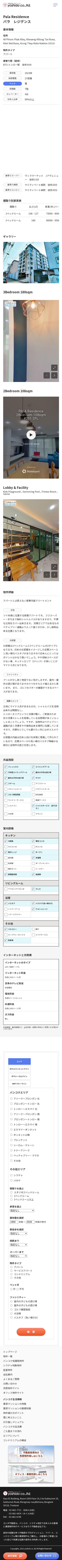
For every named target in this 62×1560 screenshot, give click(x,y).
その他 (17, 1160)
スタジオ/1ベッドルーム (26, 1192)
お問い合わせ (45, 1555)
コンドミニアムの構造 (14, 1440)
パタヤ (17, 1180)
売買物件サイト (11, 1388)
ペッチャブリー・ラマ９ (26, 1155)
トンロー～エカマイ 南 (25, 1124)
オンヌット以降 (22, 1134)
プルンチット (20, 1139)
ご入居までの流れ (12, 1431)
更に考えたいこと (12, 1417)
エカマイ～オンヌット (25, 1129)
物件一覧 (7, 1356)
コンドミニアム (22, 1274)
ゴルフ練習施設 (22, 1309)
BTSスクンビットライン (19, 1069)
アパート (18, 1267)
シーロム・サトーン (24, 1145)
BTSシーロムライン (19, 1076)
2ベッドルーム (21, 1196)
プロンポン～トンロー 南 (27, 1119)
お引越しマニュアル (13, 1422)
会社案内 (7, 1374)
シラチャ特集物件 (12, 1365)
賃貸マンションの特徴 (14, 1404)
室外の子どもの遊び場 (25, 1305)
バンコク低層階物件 (13, 1361)
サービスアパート (23, 1270)
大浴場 (17, 1313)
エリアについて (11, 1435)
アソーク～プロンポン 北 (27, 1098)
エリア (19, 1061)
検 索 (31, 1331)
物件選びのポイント (13, 1413)
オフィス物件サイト (13, 1393)
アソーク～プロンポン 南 (27, 1114)
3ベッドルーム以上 (24, 1199)
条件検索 (12, 1555)
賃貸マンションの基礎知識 (17, 1408)
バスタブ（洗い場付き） (26, 1317)
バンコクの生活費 (12, 1426)
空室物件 (7, 1370)
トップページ (10, 1352)
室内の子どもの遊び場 (25, 1301)
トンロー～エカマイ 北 (25, 1108)
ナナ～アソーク (22, 1150)
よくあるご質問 (11, 1379)
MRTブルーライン (19, 1083)
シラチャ (18, 1175)
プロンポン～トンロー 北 (27, 1103)
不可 (21, 1289)
